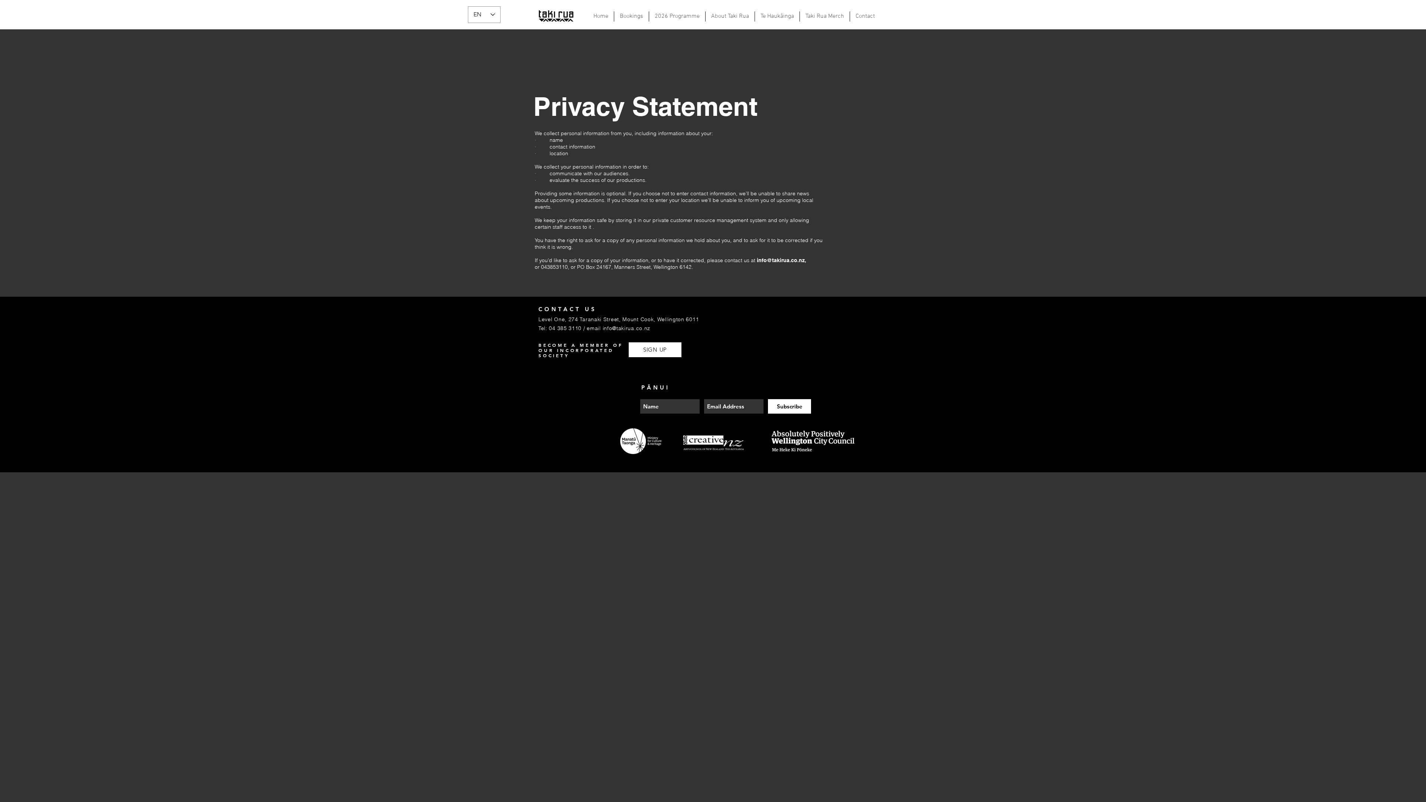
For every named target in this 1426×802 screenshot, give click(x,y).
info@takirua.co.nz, (781, 260)
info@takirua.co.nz (627, 328)
